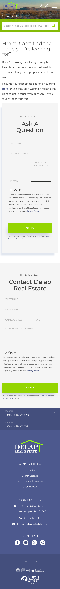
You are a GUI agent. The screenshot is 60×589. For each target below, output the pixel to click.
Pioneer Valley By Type (16, 426)
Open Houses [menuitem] (30, 486)
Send (30, 228)
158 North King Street (32, 509)
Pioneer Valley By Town (17, 414)
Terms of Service (22, 239)
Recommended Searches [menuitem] (30, 481)
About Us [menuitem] (30, 470)
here (5, 89)
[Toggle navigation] (54, 6)
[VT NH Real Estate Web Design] (30, 580)
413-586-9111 (40, 5)
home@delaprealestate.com (32, 524)
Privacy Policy (33, 211)
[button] (53, 26)
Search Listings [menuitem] (30, 476)
